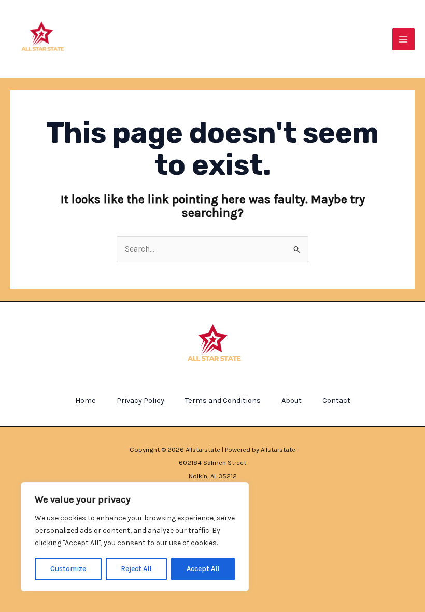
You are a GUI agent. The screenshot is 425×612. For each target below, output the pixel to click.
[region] (135, 536)
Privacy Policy (140, 400)
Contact (336, 400)
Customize (68, 568)
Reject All (136, 568)
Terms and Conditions (223, 400)
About (291, 400)
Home (85, 400)
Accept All (203, 568)
